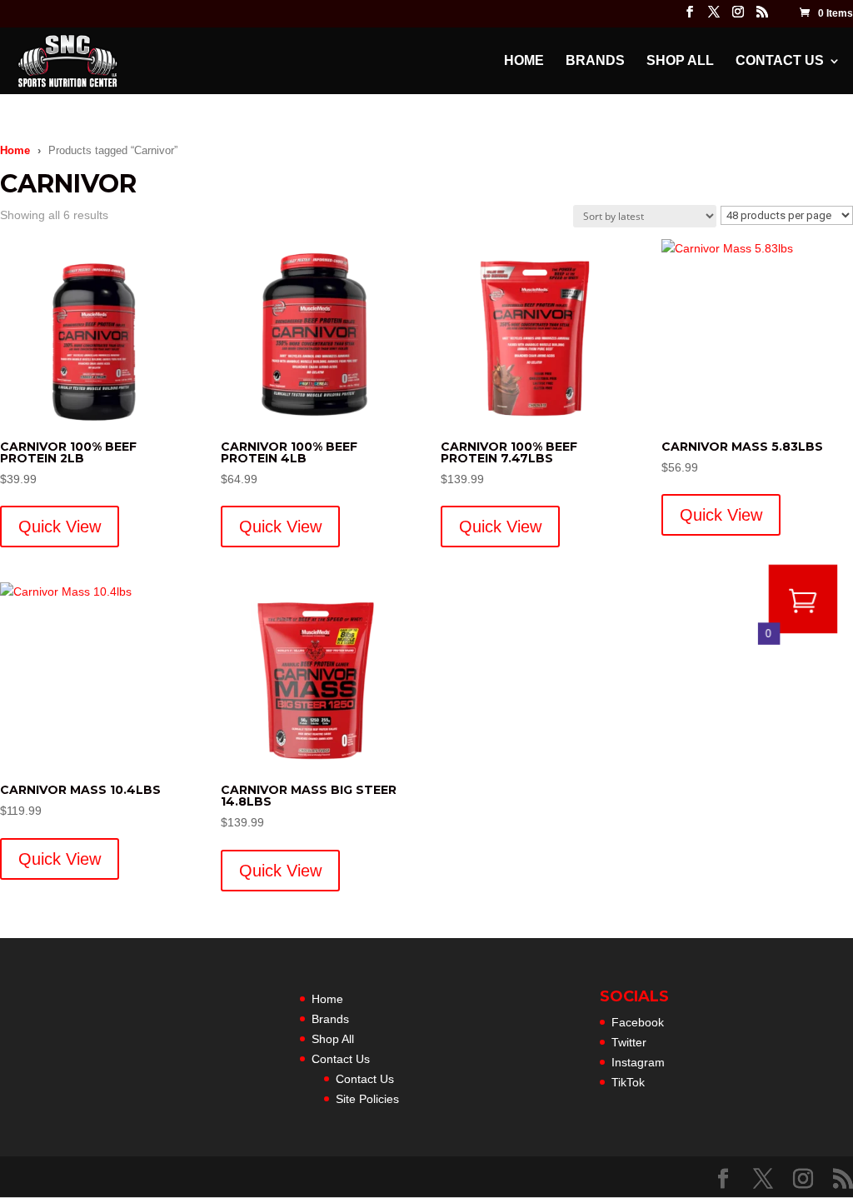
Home (524, 61)
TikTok (628, 1082)
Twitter (628, 1042)
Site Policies (367, 1099)
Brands (595, 61)
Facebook (637, 1022)
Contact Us (780, 61)
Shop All (680, 61)
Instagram (638, 1062)
